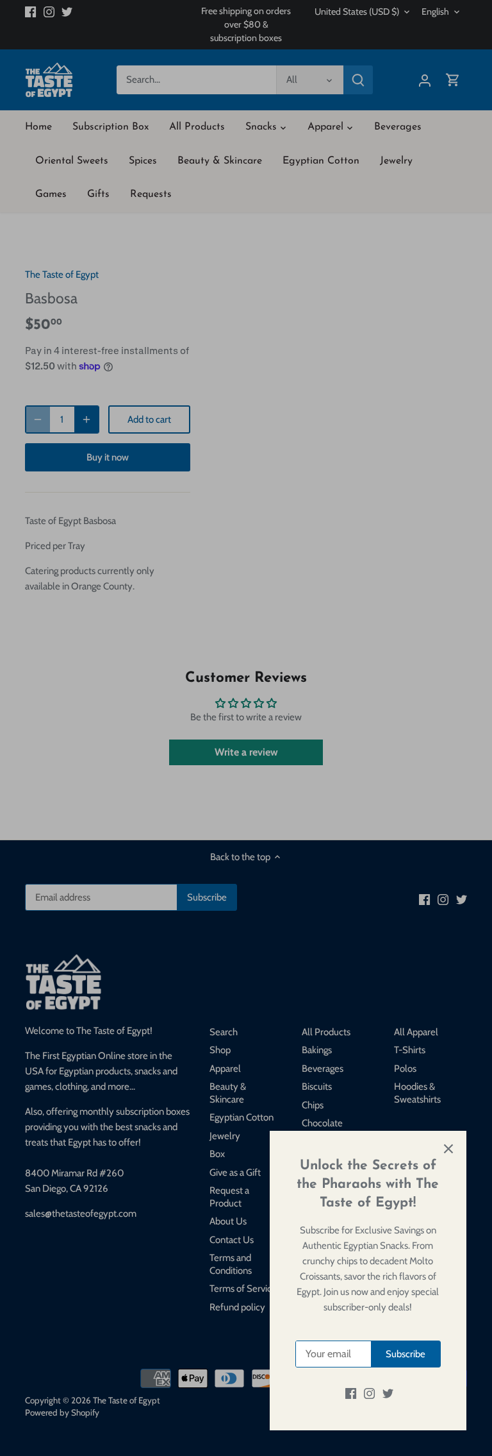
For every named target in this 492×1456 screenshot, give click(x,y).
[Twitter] (387, 1393)
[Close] (448, 1149)
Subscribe (405, 1354)
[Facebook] (350, 1393)
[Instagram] (369, 1393)
